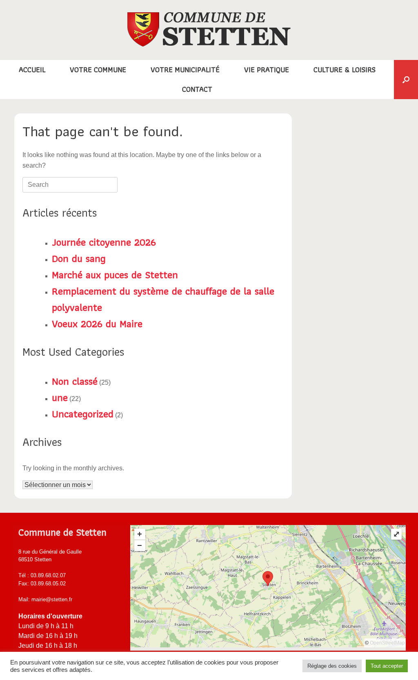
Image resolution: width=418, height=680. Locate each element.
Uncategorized (82, 413)
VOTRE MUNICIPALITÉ (185, 69)
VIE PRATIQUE (266, 69)
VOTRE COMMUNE (98, 69)
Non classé (75, 381)
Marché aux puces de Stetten (115, 274)
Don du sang (79, 258)
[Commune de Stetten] (209, 29)
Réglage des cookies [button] (332, 666)
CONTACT (197, 89)
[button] (406, 79)
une (60, 397)
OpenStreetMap (387, 643)
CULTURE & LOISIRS (345, 69)
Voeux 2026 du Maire (97, 323)
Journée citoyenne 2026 (104, 242)
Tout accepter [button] (387, 666)
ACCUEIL (32, 69)
